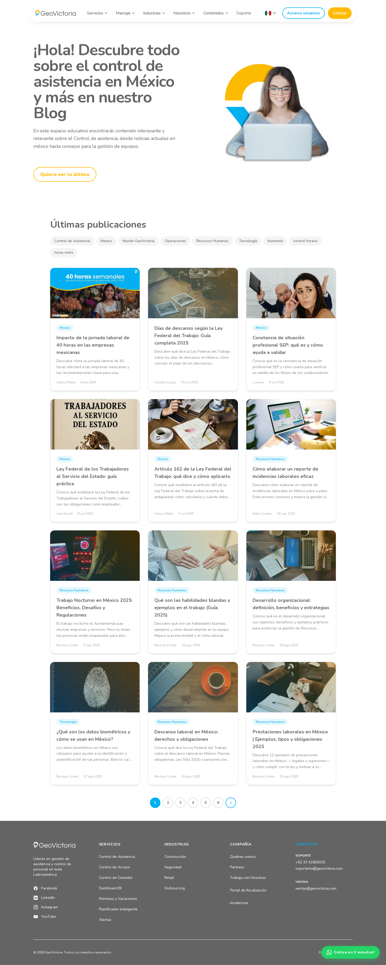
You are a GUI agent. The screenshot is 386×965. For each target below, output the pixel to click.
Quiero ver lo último (65, 174)
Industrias (152, 13)
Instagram (49, 907)
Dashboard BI (110, 888)
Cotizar (340, 13)
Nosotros (182, 13)
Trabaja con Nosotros (248, 877)
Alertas (105, 919)
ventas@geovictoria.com (315, 888)
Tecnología (248, 240)
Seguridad (172, 867)
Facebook (49, 888)
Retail (169, 877)
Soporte (243, 13)
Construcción (175, 856)
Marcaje (123, 13)
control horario (305, 240)
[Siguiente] (231, 802)
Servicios (95, 13)
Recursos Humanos (212, 240)
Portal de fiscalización (248, 890)
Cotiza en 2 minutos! (354, 952)
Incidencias (239, 902)
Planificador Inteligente (118, 909)
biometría (275, 240)
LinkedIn (48, 897)
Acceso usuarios (303, 13)
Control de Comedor (116, 877)
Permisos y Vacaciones (118, 898)
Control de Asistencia (72, 240)
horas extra (63, 252)
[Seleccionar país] (270, 13)
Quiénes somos (243, 856)
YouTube (48, 916)
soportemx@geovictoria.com (319, 868)
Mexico (106, 240)
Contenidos (213, 13)
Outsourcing (174, 888)
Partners (237, 867)
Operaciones (175, 240)
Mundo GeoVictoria (138, 240)
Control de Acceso (114, 867)
